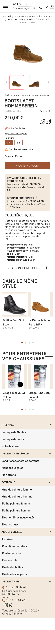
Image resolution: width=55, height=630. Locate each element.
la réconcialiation (40, 320)
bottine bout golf (13, 320)
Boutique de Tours (13, 439)
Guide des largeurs (17, 133)
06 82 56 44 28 (15, 600)
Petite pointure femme (16, 503)
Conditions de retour (14, 546)
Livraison (7, 539)
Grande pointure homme (17, 496)
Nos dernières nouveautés (18, 517)
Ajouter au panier (27, 165)
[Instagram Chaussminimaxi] (43, 121)
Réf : (7, 95)
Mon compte (9, 560)
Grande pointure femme (17, 489)
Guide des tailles (16, 128)
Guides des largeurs (14, 574)
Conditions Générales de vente (20, 461)
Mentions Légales (12, 468)
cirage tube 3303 (14, 393)
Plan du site (9, 475)
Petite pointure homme (16, 510)
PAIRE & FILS (13, 110)
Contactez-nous (11, 553)
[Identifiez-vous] (46, 7)
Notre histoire (10, 446)
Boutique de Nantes (14, 432)
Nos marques (10, 524)
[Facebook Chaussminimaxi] (48, 121)
